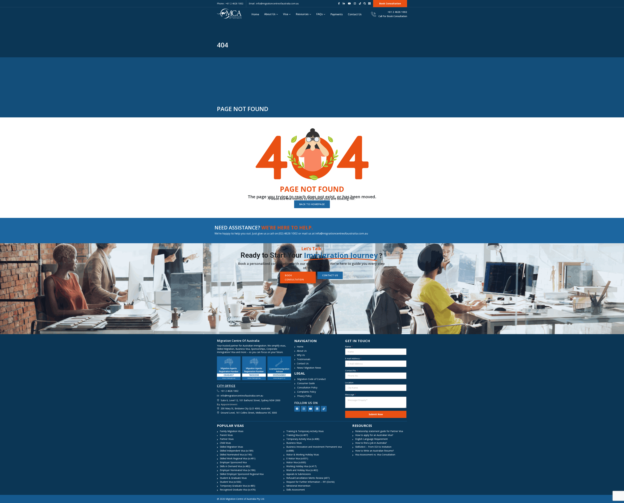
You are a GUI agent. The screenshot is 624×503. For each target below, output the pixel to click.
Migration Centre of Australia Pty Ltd (245, 498)
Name (349, 346)
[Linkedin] (317, 409)
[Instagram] (304, 409)
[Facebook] (297, 409)
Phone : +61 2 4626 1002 (230, 3)
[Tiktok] (324, 409)
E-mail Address (353, 358)
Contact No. (351, 370)
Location (349, 382)
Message (350, 394)
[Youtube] (310, 409)
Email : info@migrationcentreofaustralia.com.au (274, 3)
